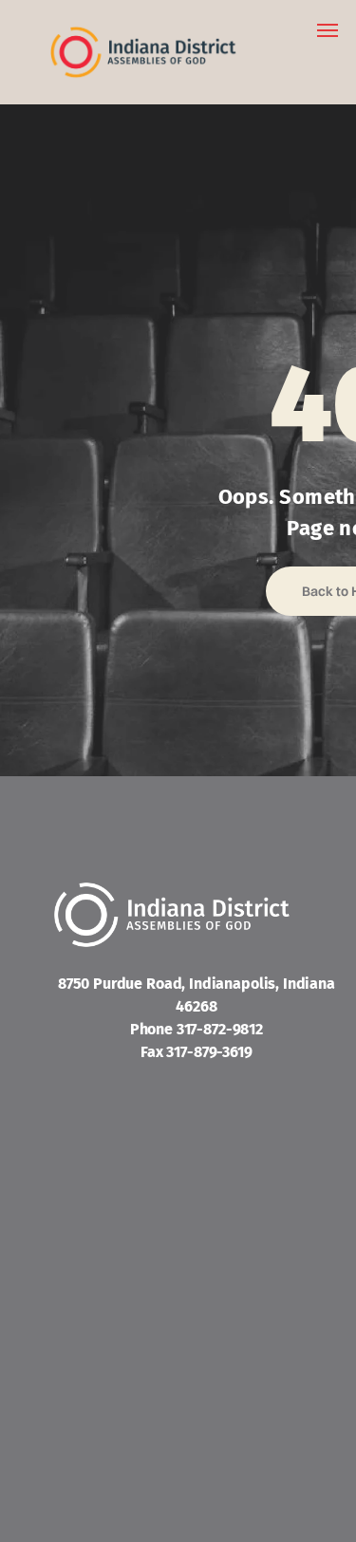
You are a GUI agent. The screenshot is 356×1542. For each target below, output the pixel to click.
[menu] (328, 30)
